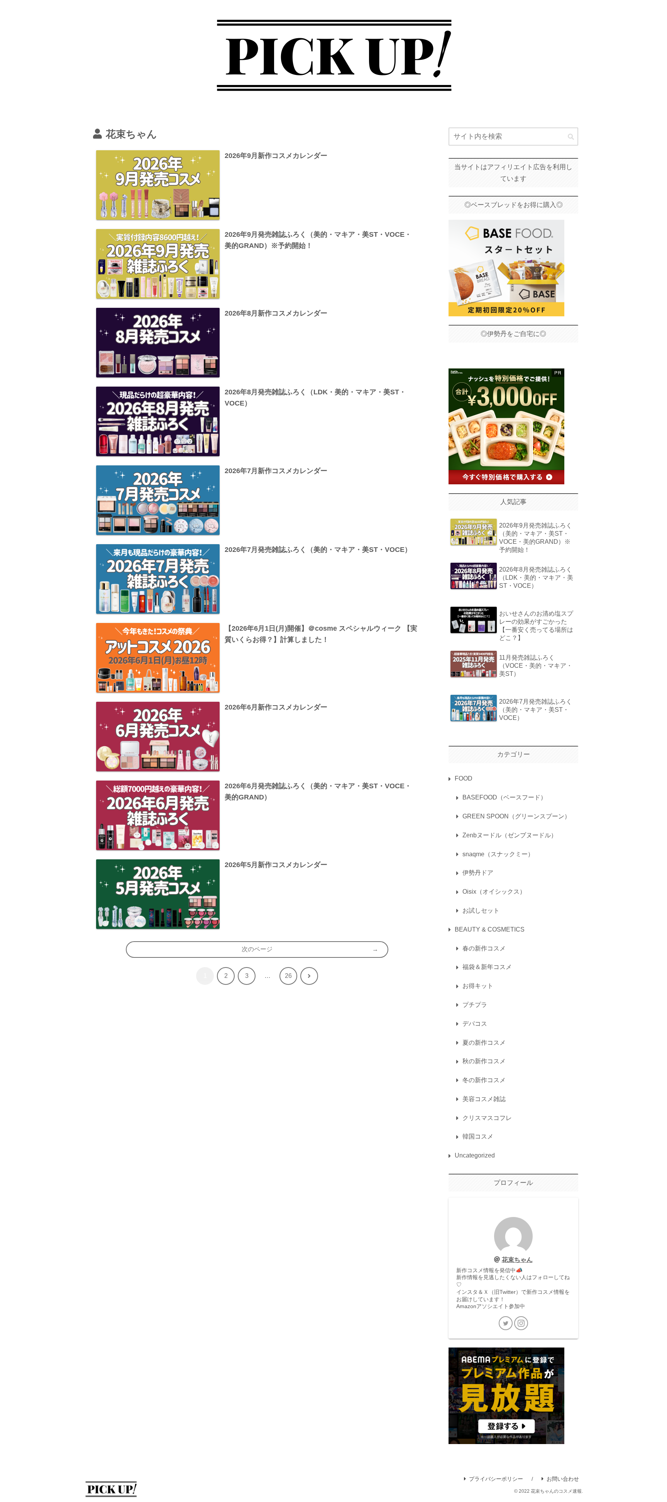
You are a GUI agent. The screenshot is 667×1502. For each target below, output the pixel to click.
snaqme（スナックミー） (498, 854)
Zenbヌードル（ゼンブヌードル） (509, 835)
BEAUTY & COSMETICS (490, 929)
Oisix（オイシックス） (494, 891)
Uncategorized (475, 1155)
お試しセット (480, 910)
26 (288, 975)
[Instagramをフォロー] (521, 1323)
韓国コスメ (477, 1136)
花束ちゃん (517, 1259)
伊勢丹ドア (477, 872)
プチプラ (474, 1004)
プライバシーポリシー (496, 1479)
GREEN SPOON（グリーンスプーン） (516, 816)
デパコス (474, 1023)
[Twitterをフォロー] (506, 1323)
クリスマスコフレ (487, 1118)
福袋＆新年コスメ (487, 967)
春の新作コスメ (484, 948)
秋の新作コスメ (484, 1061)
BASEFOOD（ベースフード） (504, 797)
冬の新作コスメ (484, 1080)
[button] (571, 137)
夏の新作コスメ (484, 1042)
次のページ (257, 949)
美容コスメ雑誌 (484, 1099)
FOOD (463, 778)
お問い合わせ (563, 1479)
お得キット (477, 986)
